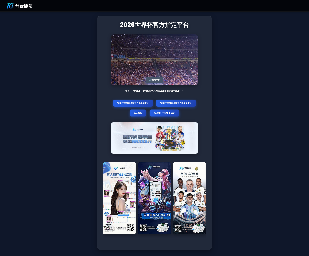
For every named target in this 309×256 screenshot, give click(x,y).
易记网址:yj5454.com (164, 113)
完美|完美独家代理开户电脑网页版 (176, 103)
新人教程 (138, 113)
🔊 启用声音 (154, 80)
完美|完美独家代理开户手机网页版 (133, 103)
